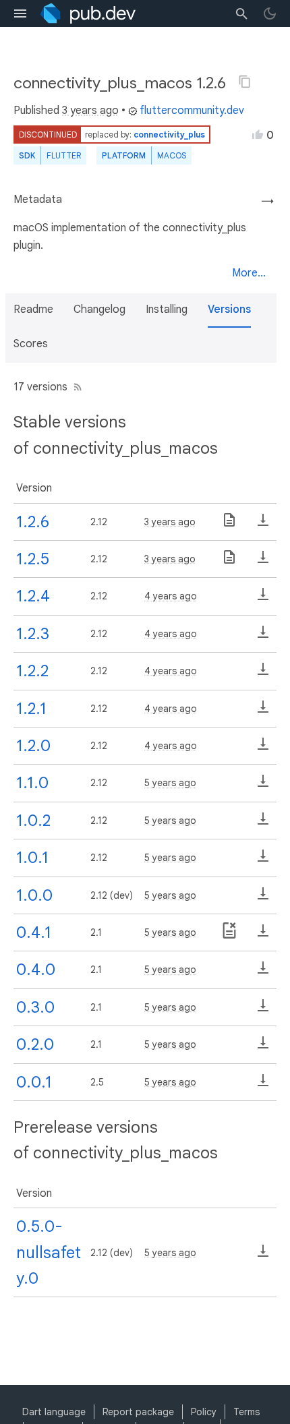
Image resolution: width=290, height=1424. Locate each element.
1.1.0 (32, 783)
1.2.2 (32, 671)
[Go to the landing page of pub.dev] (88, 13)
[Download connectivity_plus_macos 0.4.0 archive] (263, 972)
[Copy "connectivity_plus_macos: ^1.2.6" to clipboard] (245, 81)
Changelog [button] (99, 309)
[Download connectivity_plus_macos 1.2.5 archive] (263, 562)
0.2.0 (35, 1044)
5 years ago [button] (170, 783)
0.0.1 (34, 1082)
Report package (138, 1412)
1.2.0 (33, 746)
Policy (203, 1412)
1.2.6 (32, 522)
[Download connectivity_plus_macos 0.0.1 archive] (263, 1085)
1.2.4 (33, 596)
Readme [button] (33, 309)
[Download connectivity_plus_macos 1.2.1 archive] (263, 711)
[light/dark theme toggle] (270, 13)
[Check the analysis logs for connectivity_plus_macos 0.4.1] (229, 935)
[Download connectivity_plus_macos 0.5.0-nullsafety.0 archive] (263, 1255)
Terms (246, 1412)
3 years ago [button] (90, 110)
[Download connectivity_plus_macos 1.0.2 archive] (263, 823)
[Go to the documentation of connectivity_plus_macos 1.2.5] (229, 562)
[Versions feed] (75, 387)
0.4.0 (35, 969)
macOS (171, 155)
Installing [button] (166, 309)
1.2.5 (32, 559)
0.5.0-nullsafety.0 (48, 1252)
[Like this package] (258, 134)
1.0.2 (33, 820)
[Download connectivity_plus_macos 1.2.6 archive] (263, 524)
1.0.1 (32, 858)
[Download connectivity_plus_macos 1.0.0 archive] (263, 898)
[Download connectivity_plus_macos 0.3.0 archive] (263, 1010)
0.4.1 (33, 932)
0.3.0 (35, 1007)
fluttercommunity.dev (192, 110)
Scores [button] (30, 344)
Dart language (54, 1412)
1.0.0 (34, 895)
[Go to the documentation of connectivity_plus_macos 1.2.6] (229, 524)
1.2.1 (31, 709)
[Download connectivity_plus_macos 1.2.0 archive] (263, 748)
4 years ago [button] (170, 596)
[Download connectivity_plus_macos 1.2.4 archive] (263, 599)
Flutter (64, 155)
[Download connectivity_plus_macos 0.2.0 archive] (263, 1047)
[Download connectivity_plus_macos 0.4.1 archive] (263, 935)
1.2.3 (32, 634)
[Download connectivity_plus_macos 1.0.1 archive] (263, 860)
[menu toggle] (20, 13)
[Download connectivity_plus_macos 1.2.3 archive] (263, 636)
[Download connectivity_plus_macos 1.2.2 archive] (263, 674)
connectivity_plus (169, 134)
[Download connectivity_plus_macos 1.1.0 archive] (263, 785)
